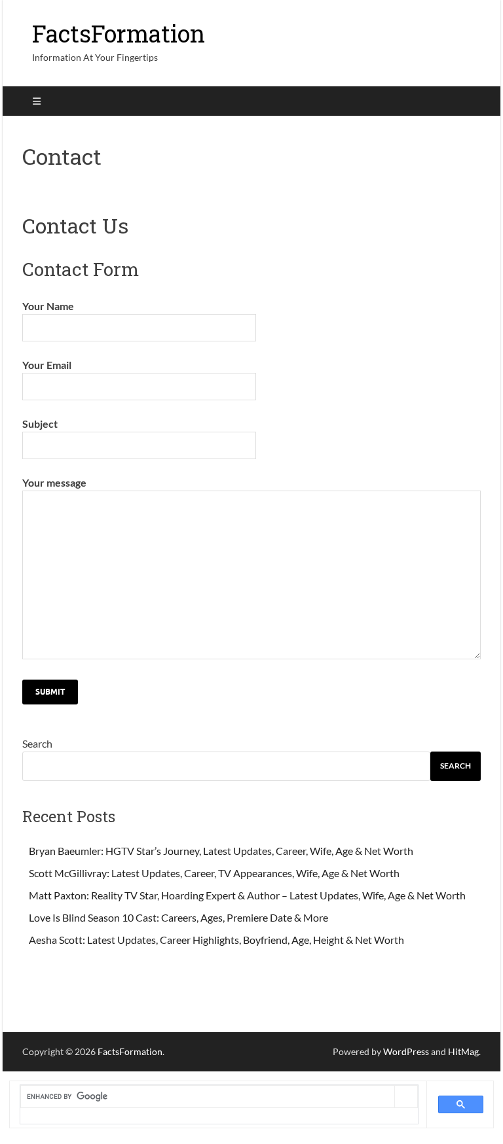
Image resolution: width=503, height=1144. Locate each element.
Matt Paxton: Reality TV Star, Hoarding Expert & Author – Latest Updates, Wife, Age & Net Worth (247, 895)
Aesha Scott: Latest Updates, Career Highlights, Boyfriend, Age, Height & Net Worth (216, 939)
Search (37, 743)
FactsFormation (118, 33)
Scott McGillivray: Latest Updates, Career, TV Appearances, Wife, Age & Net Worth (214, 873)
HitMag (463, 1051)
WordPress (406, 1051)
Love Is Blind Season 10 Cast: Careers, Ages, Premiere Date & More (178, 917)
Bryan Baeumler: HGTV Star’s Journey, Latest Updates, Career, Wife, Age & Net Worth (221, 850)
